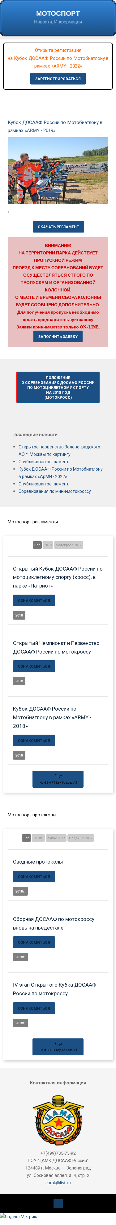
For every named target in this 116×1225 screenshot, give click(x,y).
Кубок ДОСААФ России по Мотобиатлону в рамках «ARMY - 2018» (52, 717)
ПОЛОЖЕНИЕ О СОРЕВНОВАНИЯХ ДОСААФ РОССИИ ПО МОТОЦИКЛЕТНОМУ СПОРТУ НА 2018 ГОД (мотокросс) (58, 387)
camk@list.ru (58, 1183)
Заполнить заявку (58, 336)
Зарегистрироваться (58, 78)
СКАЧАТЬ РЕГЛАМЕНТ (58, 226)
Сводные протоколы (38, 861)
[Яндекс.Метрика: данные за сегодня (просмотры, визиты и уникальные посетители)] (19, 1216)
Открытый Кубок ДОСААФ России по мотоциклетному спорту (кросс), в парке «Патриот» (58, 577)
